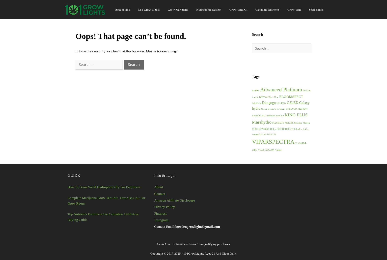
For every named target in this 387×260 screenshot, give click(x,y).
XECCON (269, 150)
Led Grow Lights (149, 9)
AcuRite (255, 90)
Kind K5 (280, 115)
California (256, 103)
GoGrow (272, 109)
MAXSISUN (278, 123)
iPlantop (271, 115)
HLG (264, 115)
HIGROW (256, 115)
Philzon (273, 129)
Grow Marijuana (178, 9)
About (158, 187)
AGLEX (306, 90)
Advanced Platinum (281, 90)
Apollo (255, 97)
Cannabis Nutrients (267, 9)
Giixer (264, 109)
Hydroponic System (208, 9)
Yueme (278, 150)
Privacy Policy (164, 207)
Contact (159, 194)
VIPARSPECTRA (273, 141)
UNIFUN (271, 134)
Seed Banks (316, 9)
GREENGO (291, 109)
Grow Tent (294, 9)
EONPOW (281, 103)
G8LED (292, 103)
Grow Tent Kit (238, 9)
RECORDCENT (285, 129)
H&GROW (303, 109)
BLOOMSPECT (291, 97)
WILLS (261, 150)
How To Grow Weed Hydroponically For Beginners (104, 187)
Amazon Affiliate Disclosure (174, 200)
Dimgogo (269, 103)
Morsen (306, 123)
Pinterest (160, 213)
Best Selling (122, 9)
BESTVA (263, 97)
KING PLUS (296, 114)
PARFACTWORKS (260, 129)
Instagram (161, 220)
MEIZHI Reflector (293, 123)
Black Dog (273, 97)
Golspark (281, 109)
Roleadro (297, 129)
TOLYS (262, 134)
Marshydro (262, 122)
